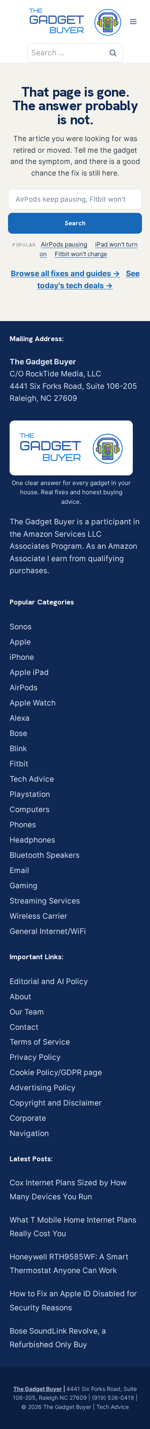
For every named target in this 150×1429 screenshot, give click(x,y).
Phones (23, 824)
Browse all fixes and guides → (65, 273)
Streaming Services (45, 901)
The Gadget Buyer (37, 1388)
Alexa (20, 718)
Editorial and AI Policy (49, 981)
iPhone (22, 657)
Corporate (28, 1118)
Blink (18, 748)
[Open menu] (133, 21)
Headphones (32, 840)
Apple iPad (29, 672)
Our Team (27, 1012)
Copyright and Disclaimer (56, 1103)
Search (75, 223)
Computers (30, 809)
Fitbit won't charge (81, 254)
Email (19, 870)
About (20, 996)
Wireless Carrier (38, 916)
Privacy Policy (35, 1057)
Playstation (30, 794)
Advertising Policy (43, 1087)
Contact (24, 1027)
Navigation (29, 1133)
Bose (18, 733)
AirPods (24, 687)
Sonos (21, 626)
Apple (20, 642)
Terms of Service (40, 1042)
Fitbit (19, 763)
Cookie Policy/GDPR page (56, 1072)
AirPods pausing (64, 244)
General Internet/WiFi (48, 931)
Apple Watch (33, 702)
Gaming (24, 885)
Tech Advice (32, 779)
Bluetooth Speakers (45, 855)
